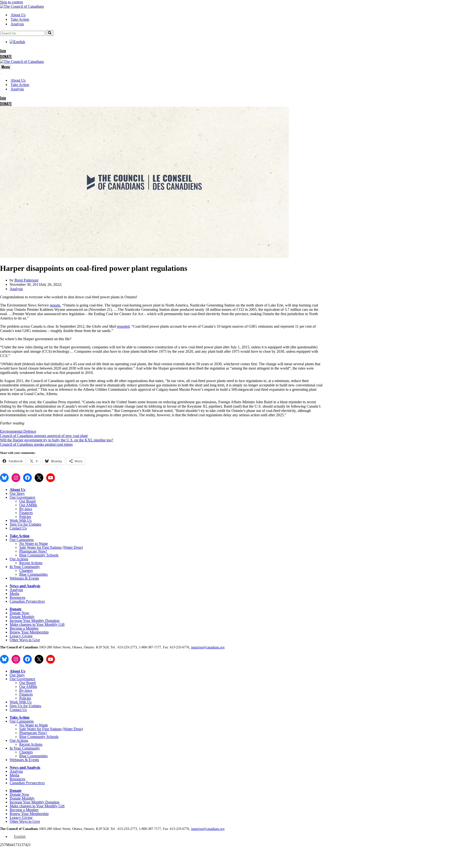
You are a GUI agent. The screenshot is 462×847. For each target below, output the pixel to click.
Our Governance (22, 497)
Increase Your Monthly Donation (34, 621)
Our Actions (19, 559)
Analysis (17, 24)
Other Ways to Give (25, 640)
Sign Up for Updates (25, 524)
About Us (18, 15)
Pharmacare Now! (33, 551)
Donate (15, 609)
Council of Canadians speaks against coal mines (36, 444)
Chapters (26, 570)
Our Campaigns (22, 540)
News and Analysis (25, 586)
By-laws (25, 509)
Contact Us (18, 528)
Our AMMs (28, 505)
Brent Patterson (26, 280)
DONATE (6, 56)
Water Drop (73, 547)
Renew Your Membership (29, 632)
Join (3, 51)
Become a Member (24, 628)
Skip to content (11, 2)
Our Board (27, 501)
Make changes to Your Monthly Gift (37, 624)
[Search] (49, 33)
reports (55, 305)
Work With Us (21, 520)
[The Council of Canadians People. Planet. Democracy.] (22, 6)
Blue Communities (33, 574)
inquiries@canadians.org (208, 647)
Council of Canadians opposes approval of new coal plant (44, 436)
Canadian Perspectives (27, 601)
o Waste (42, 543)
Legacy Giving (21, 636)
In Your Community (25, 567)
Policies (25, 517)
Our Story (17, 493)
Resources (17, 597)
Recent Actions (30, 563)
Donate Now (19, 613)
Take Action (20, 19)
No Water (27, 543)
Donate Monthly (22, 617)
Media (14, 594)
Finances (26, 513)
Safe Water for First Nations (40, 547)
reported (123, 326)
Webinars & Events (24, 578)
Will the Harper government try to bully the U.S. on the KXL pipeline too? (56, 440)
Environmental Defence (18, 431)
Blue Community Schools (38, 555)
